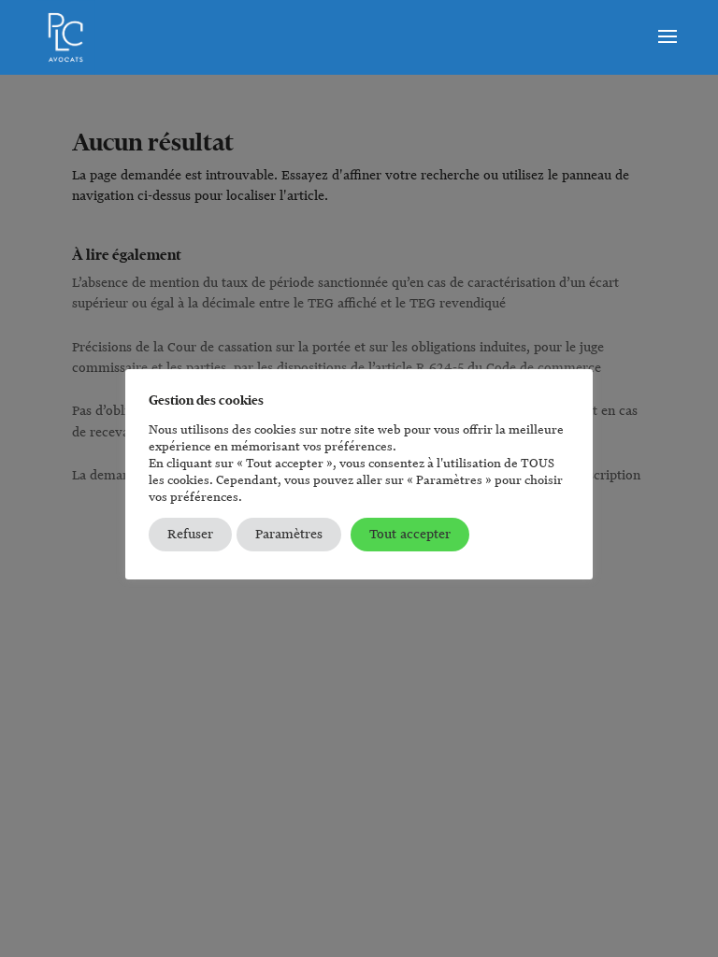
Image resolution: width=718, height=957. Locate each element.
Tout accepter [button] (410, 534)
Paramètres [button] (289, 534)
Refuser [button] (190, 534)
